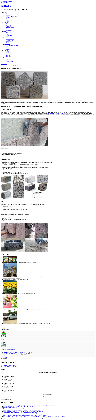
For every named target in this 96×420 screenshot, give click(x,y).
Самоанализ (9, 29)
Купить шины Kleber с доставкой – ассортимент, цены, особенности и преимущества (23, 309)
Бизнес (5, 31)
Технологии (6, 50)
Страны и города (10, 47)
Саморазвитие (9, 30)
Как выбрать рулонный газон (8, 365)
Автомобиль (8, 380)
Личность (5, 22)
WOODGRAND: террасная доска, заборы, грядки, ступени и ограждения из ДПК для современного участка (29, 405)
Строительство (9, 34)
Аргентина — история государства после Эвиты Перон (30, 276)
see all (13, 349)
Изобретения (9, 52)
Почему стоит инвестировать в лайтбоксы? (27, 262)
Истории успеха (10, 39)
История (8, 15)
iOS (7, 60)
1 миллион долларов (10, 391)
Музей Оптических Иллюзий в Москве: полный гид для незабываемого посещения (23, 411)
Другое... (7, 387)
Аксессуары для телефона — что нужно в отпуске (16, 352)
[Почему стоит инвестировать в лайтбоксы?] (10, 262)
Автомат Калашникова (10, 382)
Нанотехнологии (9, 386)
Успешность (9, 41)
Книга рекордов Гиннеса (12, 16)
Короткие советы (10, 40)
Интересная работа (9, 376)
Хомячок (7, 384)
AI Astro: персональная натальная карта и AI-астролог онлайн (18, 406)
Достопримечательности (12, 45)
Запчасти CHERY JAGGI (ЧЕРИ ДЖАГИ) (14, 353)
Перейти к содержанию (6, 1)
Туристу (8, 49)
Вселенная (5, 12)
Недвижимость (9, 35)
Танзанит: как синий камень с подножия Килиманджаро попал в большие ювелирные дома (25, 408)
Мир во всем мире (9, 383)
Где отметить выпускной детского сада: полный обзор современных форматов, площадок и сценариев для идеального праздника (34, 416)
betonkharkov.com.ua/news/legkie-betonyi (57, 113)
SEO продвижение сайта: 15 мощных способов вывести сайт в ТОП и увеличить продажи (25, 415)
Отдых (7, 46)
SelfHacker (6, 6)
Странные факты (10, 20)
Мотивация (6, 37)
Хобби (7, 42)
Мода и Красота (10, 27)
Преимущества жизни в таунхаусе (12, 354)
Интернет (8, 54)
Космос (8, 17)
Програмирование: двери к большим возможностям (15, 279)
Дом (7, 36)
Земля (7, 13)
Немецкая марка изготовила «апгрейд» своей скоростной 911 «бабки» (34, 323)
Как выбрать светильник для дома (11, 278)
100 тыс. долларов (9, 390)
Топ (4, 57)
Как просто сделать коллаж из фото (25, 307)
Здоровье (8, 23)
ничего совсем (8, 389)
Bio (4, 328)
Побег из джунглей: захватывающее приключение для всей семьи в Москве (21, 410)
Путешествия (6, 44)
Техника (8, 55)
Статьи (8, 21)
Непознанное (9, 18)
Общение (8, 25)
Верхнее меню (4, 2)
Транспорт (8, 56)
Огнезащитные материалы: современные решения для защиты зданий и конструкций (23, 413)
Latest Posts (6, 329)
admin (7, 357)
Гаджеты (8, 51)
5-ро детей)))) (8, 379)
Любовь (7, 375)
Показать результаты (48, 396)
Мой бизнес (9, 32)
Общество (8, 26)
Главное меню (4, 64)
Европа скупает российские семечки (26, 293)
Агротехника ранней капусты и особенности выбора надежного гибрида (21, 412)
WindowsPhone (9, 61)
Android (8, 59)
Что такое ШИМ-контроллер (10, 407)
